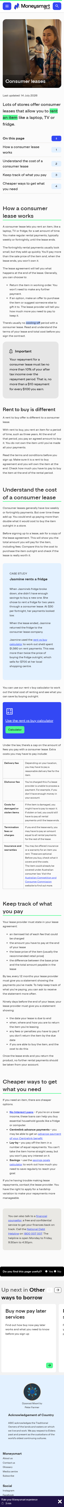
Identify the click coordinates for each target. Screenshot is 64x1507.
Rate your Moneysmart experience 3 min (19, 1501)
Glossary (7, 1467)
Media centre (10, 1471)
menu (7, 6)
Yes (51, 1271)
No (59, 1271)
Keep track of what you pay (24, 175)
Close (60, 1501)
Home (32, 6)
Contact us (9, 1462)
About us (8, 1458)
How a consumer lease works (21, 149)
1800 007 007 (33, 1233)
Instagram (8, 1490)
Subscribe (8, 1475)
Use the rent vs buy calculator (29, 721)
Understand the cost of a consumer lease (23, 163)
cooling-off (33, 322)
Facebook (8, 1495)
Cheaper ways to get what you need (24, 186)
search (57, 6)
